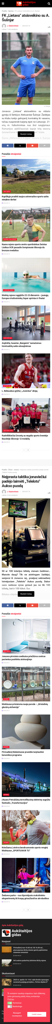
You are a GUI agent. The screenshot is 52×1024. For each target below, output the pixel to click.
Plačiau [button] (10, 999)
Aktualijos (8, 430)
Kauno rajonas (10, 239)
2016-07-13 (26, 26)
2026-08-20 (6, 758)
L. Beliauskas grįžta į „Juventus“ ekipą (19, 391)
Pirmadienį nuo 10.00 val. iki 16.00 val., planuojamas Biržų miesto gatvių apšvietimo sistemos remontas (30, 950)
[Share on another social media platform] (44, 146)
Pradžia (4, 11)
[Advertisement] (26, 462)
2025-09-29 (17, 985)
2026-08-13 (6, 203)
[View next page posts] (28, 450)
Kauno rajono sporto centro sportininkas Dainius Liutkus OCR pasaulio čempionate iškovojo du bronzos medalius (24, 247)
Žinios (10, 470)
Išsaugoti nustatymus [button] (17, 1014)
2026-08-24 (17, 955)
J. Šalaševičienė (12, 26)
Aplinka (7, 191)
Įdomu (6, 699)
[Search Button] (49, 3)
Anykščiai (8, 338)
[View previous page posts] (24, 450)
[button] (9, 1003)
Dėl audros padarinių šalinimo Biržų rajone (29, 960)
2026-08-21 (6, 662)
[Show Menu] (3, 3)
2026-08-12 (6, 301)
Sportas (10, 11)
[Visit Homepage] (25, 3)
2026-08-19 (6, 901)
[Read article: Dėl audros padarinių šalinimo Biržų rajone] (6, 962)
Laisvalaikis (9, 290)
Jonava (16, 470)
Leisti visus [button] (36, 1014)
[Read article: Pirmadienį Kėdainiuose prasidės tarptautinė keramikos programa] (26, 732)
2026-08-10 (6, 442)
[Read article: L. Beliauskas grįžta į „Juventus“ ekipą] (26, 370)
